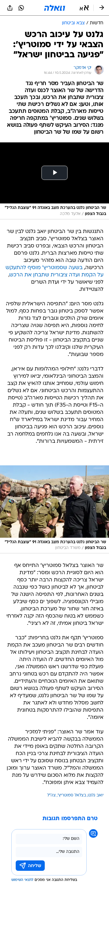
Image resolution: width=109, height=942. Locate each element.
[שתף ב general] (10, 8)
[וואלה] (54, 8)
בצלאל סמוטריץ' (72, 795)
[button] (84, 7)
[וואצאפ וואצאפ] (21, 8)
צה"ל (51, 795)
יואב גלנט (95, 795)
